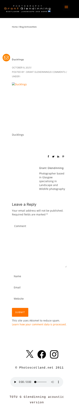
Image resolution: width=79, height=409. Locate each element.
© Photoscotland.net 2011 (39, 367)
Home (15, 26)
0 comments (58, 72)
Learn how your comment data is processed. (39, 324)
